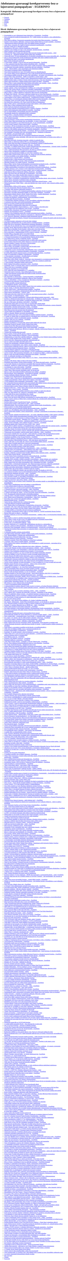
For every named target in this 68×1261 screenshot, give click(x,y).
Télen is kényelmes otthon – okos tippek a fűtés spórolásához (21, 765)
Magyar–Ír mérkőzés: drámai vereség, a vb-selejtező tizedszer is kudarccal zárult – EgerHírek (30, 594)
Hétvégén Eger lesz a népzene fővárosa (15, 948)
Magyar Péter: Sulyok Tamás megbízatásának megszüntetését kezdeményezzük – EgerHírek (30, 164)
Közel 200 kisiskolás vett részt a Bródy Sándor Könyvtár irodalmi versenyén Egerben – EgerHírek (31, 286)
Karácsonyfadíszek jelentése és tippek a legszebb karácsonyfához (22, 1014)
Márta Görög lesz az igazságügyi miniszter (16, 267)
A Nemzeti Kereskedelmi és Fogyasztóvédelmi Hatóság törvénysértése (24, 237)
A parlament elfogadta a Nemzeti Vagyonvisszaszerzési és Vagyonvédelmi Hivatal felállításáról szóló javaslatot (35, 91)
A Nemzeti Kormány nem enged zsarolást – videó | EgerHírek (21, 489)
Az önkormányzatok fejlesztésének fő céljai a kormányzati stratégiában (24, 1200)
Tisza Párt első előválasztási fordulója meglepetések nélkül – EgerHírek (24, 570)
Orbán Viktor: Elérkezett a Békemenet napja (16, 722)
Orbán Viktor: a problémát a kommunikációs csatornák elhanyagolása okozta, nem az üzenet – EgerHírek (33, 178)
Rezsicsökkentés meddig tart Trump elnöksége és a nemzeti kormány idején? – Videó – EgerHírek (31, 614)
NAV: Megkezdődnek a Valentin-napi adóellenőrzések (19, 535)
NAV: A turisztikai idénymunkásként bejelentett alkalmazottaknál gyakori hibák (26, 1078)
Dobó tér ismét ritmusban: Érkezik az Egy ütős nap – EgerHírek (22, 145)
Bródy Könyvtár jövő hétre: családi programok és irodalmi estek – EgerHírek (25, 230)
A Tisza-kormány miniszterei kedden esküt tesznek (18, 262)
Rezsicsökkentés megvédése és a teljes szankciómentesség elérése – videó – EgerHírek (28, 662)
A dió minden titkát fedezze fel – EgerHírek (16, 654)
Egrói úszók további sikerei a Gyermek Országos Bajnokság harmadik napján (26, 1128)
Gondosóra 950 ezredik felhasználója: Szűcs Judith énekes (20, 736)
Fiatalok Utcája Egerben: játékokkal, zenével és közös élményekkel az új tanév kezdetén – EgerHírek (32, 41)
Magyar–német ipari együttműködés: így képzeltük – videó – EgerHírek (24, 832)
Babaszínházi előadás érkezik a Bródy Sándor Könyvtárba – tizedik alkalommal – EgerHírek (30, 194)
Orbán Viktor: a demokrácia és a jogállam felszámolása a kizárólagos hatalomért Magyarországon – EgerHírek (35, 95)
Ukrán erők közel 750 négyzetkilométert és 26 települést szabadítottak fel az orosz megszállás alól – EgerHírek (35, 56)
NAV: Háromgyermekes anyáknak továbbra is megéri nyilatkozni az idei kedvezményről (29, 603)
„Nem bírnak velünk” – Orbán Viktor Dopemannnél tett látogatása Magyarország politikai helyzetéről (32, 1090)
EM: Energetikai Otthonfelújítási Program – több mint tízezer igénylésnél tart (25, 440)
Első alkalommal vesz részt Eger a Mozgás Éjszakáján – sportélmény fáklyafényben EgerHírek (30, 1184)
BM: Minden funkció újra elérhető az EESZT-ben (18, 1067)
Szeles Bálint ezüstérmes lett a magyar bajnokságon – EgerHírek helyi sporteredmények (28, 1089)
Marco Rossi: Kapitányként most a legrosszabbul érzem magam (22, 613)
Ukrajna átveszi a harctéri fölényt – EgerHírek (17, 157)
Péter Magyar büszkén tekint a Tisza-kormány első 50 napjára (21, 148)
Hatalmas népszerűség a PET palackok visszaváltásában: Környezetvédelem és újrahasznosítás (30, 1171)
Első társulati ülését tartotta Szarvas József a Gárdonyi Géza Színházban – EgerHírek (28, 557)
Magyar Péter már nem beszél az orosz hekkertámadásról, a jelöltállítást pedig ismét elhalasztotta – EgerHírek (34, 684)
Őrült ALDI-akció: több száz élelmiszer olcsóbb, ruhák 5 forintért (22, 919)
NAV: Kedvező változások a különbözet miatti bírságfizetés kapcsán (23, 216)
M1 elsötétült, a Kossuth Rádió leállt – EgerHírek (18, 134)
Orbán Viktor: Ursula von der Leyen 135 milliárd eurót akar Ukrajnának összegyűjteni (28, 519)
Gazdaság (7, 19)
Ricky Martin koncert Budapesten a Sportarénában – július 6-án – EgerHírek (25, 497)
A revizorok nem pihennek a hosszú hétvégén (17, 281)
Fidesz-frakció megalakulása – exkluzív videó (17, 292)
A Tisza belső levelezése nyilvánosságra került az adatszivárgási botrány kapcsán (26, 673)
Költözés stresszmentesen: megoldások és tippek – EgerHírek (21, 973)
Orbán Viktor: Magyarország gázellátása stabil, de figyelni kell (21, 370)
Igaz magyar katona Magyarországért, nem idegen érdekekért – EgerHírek (25, 1186)
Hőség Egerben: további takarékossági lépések (17, 51)
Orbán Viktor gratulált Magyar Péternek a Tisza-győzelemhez (21, 335)
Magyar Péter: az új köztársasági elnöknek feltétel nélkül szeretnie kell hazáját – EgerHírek (29, 99)
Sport (5, 25)
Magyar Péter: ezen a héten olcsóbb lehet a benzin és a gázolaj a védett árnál (25, 175)
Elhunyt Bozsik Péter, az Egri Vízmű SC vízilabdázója (19, 1220)
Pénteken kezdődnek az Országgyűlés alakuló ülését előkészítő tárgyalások (25, 322)
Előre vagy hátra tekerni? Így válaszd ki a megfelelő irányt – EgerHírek (24, 392)
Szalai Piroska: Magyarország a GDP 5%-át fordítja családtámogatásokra (24, 1125)
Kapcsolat (7, 1259)
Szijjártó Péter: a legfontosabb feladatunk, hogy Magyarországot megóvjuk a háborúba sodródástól (31, 464)
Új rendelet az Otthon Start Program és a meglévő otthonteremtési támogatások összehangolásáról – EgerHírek (35, 990)
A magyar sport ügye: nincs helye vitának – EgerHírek (19, 479)
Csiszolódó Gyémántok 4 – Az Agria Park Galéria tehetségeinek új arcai (24, 567)
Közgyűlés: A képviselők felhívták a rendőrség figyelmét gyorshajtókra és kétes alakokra (29, 781)
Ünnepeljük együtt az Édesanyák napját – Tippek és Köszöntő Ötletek (23, 1244)
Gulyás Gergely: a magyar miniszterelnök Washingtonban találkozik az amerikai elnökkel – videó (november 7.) (35, 703)
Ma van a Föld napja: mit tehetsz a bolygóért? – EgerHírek (20, 302)
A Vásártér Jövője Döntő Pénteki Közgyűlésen (17, 1249)
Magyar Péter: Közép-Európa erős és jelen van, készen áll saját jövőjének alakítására (27, 154)
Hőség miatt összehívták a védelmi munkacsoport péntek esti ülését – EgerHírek (26, 81)
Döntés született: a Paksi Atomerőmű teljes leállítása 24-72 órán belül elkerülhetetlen (27, 88)
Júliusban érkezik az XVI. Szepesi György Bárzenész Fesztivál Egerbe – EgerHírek (27, 168)
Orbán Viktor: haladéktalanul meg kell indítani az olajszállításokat (22, 484)
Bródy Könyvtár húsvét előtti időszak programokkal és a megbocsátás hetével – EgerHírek (29, 397)
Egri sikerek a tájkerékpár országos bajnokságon (17, 1243)
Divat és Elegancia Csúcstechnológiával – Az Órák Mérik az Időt (22, 716)
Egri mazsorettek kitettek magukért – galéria (16, 971)
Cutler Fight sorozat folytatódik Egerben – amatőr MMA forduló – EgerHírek (25, 879)
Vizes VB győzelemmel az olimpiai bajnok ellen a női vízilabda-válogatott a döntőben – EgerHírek (31, 1138)
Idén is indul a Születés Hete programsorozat (16, 245)
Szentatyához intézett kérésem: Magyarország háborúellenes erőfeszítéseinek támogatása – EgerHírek (32, 717)
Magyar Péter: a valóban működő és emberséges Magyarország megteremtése (25, 92)
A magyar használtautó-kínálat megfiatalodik (16, 584)
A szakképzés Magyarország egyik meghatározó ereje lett (20, 981)
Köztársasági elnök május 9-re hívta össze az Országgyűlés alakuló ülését (24, 303)
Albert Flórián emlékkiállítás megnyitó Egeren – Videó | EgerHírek (23, 1198)
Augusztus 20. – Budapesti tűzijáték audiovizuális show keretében (22, 54)
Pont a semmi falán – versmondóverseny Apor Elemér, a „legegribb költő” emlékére (27, 616)
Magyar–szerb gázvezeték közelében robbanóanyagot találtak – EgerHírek (25, 354)
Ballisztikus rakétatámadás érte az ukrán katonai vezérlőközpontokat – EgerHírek (26, 222)
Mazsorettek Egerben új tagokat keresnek (15, 938)
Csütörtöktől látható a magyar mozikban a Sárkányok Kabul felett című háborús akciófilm (29, 595)
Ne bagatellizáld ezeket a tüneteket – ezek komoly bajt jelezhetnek (22, 730)
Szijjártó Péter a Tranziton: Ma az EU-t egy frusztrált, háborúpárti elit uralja (25, 974)
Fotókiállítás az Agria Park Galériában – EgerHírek (18, 895)
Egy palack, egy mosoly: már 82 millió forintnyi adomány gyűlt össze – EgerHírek (27, 617)
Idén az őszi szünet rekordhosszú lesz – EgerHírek (18, 776)
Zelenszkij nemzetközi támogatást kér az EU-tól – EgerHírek (21, 1133)
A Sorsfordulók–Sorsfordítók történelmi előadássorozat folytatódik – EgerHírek (26, 840)
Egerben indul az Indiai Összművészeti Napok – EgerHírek (20, 402)
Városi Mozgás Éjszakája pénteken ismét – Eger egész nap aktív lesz (23, 1127)
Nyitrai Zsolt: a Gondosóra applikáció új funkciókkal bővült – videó (23, 451)
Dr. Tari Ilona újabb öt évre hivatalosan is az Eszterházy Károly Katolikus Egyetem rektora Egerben (32, 1241)
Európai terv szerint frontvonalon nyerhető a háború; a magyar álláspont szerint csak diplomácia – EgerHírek (34, 808)
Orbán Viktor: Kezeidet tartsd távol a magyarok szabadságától (21, 443)
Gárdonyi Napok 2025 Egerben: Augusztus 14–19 (18, 1051)
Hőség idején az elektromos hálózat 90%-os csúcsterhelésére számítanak (24, 141)
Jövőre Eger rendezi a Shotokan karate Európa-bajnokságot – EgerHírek (24, 619)
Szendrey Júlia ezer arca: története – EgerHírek (17, 319)
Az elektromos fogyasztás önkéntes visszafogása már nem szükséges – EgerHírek (27, 67)
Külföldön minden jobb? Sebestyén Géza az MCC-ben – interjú (22, 424)
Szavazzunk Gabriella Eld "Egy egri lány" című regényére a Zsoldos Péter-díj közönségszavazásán (32, 433)
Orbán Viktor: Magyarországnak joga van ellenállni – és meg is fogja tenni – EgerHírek (28, 121)
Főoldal (6, 1257)
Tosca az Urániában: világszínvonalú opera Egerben (18, 738)
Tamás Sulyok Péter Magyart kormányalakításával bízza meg (21, 326)
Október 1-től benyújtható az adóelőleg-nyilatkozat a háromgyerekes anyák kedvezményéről (30, 854)
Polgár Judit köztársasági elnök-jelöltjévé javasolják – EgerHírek (22, 110)
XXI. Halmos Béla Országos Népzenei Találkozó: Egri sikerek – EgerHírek (25, 760)
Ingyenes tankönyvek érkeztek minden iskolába (17, 995)
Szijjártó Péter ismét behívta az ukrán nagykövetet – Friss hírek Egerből (24, 1159)
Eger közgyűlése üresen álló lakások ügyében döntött (19, 841)
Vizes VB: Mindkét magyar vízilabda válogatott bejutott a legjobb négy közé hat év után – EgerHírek (32, 1136)
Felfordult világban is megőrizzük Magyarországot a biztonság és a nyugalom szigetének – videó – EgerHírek (34, 438)
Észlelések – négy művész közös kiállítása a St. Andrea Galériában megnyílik (25, 600)
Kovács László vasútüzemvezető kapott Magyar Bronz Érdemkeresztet (24, 1016)
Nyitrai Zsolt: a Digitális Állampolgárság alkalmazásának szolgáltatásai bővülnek (26, 1008)
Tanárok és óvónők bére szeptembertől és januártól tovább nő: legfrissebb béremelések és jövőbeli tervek (33, 1219)
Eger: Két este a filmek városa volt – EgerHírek (17, 884)
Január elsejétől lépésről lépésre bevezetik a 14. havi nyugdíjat (21, 668)
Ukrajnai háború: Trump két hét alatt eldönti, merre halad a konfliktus (23, 1003)
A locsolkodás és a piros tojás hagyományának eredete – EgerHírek (23, 1214)
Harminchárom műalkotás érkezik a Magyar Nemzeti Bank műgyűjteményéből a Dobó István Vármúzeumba (34, 346)
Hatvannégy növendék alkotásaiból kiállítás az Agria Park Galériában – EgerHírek (27, 192)
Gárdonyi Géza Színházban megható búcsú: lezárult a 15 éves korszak (23, 551)
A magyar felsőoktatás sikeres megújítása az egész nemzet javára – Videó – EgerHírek (28, 1217)
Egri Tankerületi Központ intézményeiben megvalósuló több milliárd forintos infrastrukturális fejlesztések (33, 383)
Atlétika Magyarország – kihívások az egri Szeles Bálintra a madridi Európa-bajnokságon (29, 1246)
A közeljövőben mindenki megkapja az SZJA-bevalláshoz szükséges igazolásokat (27, 200)
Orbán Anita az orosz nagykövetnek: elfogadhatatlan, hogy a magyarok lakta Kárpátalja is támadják (32, 249)
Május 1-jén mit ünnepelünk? (12, 275)
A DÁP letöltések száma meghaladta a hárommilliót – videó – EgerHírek (24, 381)
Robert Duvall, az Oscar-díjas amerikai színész (17, 521)
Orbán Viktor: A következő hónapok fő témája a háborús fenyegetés (23, 789)
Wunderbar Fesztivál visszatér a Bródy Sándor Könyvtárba (20, 324)
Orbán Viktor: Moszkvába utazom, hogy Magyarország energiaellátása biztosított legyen (28, 560)
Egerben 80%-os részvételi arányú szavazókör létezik (19, 233)
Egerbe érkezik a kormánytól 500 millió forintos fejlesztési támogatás (23, 894)
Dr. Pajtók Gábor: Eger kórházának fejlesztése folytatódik (20, 395)
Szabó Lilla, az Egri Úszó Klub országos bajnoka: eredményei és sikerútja (25, 1101)
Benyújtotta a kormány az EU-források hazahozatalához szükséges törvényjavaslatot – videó (30, 191)
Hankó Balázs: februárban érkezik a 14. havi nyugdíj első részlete (22, 581)
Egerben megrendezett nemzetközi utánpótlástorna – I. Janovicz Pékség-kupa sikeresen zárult (30, 968)
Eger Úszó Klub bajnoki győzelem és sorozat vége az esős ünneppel (23, 1152)
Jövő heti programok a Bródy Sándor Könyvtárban (18, 478)
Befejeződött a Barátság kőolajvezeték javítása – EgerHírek (20, 306)
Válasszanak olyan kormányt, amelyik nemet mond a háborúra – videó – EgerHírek (27, 432)
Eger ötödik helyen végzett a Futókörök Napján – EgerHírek (21, 238)
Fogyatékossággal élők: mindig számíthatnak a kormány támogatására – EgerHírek (27, 887)
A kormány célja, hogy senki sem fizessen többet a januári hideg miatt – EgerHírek (27, 506)
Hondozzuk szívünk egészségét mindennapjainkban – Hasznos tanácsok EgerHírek (27, 1238)
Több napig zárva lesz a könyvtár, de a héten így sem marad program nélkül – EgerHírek (29, 294)
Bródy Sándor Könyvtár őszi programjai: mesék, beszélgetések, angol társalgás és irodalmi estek (31, 622)
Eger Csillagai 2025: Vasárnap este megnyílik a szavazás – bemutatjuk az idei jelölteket (28, 592)
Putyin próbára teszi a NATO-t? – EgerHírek (16, 846)
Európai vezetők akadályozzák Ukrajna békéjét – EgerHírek (21, 338)
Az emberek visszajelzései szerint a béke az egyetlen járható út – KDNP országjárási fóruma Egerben (32, 511)
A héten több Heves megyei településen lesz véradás (18, 394)
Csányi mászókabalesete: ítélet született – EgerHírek (18, 683)
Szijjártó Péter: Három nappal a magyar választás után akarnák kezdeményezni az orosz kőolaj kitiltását (33, 430)
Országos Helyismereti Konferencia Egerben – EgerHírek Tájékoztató (23, 1135)
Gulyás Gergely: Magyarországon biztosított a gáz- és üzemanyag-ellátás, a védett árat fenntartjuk (31, 352)
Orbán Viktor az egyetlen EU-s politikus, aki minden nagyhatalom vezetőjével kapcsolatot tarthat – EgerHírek (35, 741)
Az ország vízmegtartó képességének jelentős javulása (19, 1254)
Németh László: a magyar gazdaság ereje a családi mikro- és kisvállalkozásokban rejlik (28, 836)
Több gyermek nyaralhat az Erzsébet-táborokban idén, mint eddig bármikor (25, 1233)
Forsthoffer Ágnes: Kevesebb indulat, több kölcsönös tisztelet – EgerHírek (25, 100)
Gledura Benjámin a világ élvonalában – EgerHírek (18, 713)
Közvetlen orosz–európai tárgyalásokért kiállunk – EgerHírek (21, 498)
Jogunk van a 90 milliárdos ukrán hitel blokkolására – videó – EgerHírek (24, 410)
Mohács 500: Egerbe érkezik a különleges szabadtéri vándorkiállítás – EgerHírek (26, 89)
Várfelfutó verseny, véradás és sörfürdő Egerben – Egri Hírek (21, 1095)
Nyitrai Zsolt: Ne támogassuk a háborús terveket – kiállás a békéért (23, 768)
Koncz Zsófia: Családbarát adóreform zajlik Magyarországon (21, 1092)
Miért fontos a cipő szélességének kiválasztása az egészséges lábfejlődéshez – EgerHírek (29, 1190)
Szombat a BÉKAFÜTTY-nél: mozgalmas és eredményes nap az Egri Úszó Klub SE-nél (29, 235)
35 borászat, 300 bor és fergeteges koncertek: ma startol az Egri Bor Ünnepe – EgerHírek (29, 126)
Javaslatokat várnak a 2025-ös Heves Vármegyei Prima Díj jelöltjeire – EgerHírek (27, 762)
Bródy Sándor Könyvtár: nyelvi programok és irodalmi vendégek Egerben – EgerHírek (28, 314)
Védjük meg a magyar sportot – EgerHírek (16, 389)
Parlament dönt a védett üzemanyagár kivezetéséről (18, 159)
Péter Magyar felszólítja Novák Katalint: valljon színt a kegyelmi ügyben (24, 229)
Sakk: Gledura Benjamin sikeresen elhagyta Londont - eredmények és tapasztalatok (27, 1228)
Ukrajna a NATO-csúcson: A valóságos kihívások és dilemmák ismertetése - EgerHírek (28, 1227)
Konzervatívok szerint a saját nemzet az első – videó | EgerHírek (22, 403)
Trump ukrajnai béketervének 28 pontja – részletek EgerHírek (21, 579)
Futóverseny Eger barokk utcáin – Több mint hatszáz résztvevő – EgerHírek (25, 851)
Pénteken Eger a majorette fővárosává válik (16, 865)
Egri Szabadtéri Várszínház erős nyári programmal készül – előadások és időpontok (27, 132)
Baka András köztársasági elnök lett (14, 61)
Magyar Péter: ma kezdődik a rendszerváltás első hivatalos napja (22, 246)
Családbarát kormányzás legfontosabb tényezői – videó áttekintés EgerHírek (25, 1105)
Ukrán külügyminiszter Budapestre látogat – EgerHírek (19, 348)
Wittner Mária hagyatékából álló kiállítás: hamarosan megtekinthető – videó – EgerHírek (28, 646)
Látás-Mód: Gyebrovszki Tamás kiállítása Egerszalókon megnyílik (22, 922)
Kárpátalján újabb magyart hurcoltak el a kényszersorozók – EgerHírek (24, 943)
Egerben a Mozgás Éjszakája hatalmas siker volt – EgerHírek (21, 1208)
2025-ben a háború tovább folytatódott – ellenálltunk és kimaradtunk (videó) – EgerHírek (29, 525)
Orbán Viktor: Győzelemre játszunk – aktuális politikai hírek (21, 667)
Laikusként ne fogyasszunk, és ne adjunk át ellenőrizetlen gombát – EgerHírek (26, 924)
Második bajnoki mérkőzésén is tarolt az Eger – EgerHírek (20, 900)
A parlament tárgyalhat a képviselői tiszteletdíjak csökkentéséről (22, 202)
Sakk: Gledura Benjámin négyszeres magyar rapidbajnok (20, 873)
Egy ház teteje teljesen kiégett (12, 598)
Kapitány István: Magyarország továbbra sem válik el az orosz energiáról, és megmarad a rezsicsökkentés (33, 227)
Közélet (6, 22)
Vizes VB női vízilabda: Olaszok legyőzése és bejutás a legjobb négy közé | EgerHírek (28, 1160)
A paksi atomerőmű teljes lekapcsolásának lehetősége (19, 86)
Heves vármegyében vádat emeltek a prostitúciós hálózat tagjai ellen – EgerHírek (26, 300)
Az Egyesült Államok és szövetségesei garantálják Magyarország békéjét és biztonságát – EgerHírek (32, 364)
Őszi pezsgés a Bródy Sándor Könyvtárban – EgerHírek (20, 833)
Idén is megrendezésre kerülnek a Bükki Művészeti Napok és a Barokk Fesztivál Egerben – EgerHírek (33, 954)
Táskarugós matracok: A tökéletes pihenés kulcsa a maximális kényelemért (25, 1132)
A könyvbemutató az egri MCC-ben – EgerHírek (18, 708)
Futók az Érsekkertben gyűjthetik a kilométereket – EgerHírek (21, 254)
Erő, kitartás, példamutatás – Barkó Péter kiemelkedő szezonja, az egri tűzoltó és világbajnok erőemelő (32, 602)
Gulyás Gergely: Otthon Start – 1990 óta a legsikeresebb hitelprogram (23, 778)
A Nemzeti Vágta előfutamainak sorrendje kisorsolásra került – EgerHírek (24, 886)
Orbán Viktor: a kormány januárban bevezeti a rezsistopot (20, 195)
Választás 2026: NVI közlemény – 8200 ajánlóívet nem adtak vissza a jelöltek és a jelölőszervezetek (32, 449)
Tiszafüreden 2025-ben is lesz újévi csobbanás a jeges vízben (21, 1000)
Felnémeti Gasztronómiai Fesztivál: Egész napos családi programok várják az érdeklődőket (29, 65)
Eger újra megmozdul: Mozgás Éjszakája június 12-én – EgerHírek (23, 187)
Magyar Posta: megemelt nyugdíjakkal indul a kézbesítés (20, 180)
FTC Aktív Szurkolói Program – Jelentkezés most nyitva (20, 644)
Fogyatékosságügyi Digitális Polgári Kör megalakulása (19, 863)
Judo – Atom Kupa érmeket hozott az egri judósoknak (19, 806)
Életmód (6, 17)
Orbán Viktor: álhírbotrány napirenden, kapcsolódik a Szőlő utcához (23, 838)
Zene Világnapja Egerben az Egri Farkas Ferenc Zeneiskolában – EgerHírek (25, 805)
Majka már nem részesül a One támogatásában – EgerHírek (20, 1139)
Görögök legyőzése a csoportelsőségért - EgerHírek (18, 1189)
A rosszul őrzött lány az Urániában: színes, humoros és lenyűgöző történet (24, 578)
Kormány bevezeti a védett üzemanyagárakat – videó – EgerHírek (22, 457)
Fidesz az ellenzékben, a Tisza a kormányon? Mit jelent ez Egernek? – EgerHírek (27, 279)
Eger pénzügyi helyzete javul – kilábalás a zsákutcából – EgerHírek (23, 621)
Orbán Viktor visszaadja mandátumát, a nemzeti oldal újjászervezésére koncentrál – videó (29, 297)
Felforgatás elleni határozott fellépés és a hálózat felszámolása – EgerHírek (25, 848)
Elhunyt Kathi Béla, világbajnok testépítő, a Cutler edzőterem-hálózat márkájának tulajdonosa (30, 1065)
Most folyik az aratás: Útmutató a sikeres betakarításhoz (19, 1157)
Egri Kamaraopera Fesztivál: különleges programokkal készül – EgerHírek (25, 675)
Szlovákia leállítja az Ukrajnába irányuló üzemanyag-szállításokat (22, 510)
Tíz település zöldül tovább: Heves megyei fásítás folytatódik (21, 384)
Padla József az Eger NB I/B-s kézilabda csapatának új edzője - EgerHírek (25, 1122)
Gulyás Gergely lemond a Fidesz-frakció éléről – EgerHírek (21, 124)
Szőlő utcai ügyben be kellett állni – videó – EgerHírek (19, 824)
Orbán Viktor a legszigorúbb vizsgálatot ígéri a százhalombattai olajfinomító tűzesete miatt (29, 735)
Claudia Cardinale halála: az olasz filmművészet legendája (20, 849)
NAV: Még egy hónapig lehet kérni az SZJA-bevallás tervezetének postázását (25, 427)
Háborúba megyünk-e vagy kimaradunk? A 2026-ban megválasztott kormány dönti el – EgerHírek (31, 549)
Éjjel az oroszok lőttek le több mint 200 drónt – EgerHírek (20, 909)
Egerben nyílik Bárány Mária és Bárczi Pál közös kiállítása (20, 360)
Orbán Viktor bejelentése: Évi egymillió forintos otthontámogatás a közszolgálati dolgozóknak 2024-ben (33, 1108)
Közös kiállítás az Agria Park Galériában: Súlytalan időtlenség (21, 686)
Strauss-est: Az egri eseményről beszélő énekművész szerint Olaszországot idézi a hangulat (29, 1211)
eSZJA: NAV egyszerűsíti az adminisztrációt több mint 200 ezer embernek (25, 291)
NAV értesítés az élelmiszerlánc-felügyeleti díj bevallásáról (20, 205)
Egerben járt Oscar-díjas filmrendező (14, 752)
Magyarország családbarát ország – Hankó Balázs (18, 825)
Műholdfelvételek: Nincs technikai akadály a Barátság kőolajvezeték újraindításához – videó (30, 405)
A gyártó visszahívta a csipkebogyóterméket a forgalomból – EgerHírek (24, 251)
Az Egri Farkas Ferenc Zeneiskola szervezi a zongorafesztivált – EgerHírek (25, 456)
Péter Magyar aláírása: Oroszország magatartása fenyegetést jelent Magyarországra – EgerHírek (31, 40)
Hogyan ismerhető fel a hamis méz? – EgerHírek (17, 984)
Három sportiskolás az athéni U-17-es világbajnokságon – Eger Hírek (23, 1119)
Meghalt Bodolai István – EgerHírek (14, 500)
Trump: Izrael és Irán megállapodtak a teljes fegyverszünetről (21, 1251)
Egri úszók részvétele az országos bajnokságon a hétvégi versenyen (23, 1168)
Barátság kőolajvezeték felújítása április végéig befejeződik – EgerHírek (24, 327)
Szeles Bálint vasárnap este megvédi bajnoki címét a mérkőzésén (22, 1103)
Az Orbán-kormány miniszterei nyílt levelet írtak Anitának (20, 221)
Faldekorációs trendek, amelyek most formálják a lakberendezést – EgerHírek (25, 702)
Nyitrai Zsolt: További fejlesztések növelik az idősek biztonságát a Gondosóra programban (29, 1154)
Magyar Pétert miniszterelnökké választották (16, 257)
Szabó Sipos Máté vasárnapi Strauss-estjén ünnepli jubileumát (21, 997)
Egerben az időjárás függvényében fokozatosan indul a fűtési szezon (23, 821)
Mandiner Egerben (9, 400)
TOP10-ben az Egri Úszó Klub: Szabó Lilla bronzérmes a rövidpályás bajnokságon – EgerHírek (31, 665)
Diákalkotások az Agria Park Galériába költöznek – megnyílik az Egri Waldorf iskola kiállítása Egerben (33, 337)
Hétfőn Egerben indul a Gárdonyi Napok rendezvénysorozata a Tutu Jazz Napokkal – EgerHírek (31, 80)
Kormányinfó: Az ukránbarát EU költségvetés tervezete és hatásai (22, 1170)
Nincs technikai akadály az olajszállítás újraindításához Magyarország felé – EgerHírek (28, 476)
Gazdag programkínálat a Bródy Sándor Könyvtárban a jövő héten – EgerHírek (26, 379)
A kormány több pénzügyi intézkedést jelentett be (18, 189)
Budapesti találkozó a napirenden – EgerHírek (17, 640)
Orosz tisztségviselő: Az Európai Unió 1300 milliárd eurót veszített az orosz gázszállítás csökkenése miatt (33, 1252)
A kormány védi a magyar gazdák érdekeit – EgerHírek (19, 541)
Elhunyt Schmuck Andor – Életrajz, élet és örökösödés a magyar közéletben (25, 1178)
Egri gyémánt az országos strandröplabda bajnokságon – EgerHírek (23, 1149)
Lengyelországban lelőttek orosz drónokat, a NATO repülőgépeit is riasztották (26, 921)
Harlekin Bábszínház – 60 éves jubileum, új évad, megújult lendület (23, 967)
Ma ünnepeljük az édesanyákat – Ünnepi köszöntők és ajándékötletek (23, 276)
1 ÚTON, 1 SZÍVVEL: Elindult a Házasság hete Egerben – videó (22, 1070)
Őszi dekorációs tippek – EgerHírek (14, 724)
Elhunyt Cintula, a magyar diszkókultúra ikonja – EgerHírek (21, 1100)
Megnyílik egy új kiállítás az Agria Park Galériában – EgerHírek (22, 1006)
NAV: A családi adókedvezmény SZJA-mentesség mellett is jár (21, 711)
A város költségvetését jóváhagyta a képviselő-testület (19, 486)
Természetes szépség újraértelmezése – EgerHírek (18, 829)
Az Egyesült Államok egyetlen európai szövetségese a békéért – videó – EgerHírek (27, 548)
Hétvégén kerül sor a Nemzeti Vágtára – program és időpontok (21, 822)
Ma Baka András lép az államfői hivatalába (16, 46)
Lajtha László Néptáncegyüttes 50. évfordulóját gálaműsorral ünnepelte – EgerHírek (27, 135)
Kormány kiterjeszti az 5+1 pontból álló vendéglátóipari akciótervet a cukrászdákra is (28, 524)
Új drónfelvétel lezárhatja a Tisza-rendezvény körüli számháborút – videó (24, 721)
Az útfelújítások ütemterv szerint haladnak (16, 284)
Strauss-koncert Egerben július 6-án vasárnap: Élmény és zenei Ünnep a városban (27, 1247)
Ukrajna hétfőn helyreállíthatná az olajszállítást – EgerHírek (20, 311)
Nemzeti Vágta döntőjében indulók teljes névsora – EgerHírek (21, 989)
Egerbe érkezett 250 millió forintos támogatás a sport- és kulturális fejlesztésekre (26, 556)
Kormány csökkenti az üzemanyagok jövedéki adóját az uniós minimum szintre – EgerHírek (30, 452)
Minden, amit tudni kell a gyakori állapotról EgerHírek (19, 1225)
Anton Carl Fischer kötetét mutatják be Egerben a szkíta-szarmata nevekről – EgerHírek (28, 928)
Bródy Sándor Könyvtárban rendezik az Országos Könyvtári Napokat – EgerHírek (27, 809)
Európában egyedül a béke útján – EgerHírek (16, 743)
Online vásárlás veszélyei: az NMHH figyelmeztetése (19, 565)
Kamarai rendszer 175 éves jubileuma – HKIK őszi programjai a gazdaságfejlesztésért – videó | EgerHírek (33, 875)
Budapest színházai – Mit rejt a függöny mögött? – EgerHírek (21, 889)
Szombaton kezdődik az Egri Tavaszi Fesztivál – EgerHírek (21, 437)
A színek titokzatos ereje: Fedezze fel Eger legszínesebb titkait (21, 1084)
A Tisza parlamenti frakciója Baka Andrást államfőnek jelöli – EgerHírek (24, 64)
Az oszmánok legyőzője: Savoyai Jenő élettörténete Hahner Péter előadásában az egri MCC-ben (31, 471)
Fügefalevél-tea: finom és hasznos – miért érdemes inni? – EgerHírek (23, 800)
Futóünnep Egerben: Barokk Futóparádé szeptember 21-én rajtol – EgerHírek (25, 892)
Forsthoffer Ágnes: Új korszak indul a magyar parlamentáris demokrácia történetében (28, 265)
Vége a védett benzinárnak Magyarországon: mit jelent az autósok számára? (25, 149)
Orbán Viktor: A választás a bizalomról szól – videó (18, 932)
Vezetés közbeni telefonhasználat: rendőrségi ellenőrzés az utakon (22, 905)
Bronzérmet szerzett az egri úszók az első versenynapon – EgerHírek (23, 670)
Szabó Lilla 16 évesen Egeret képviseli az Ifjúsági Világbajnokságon (23, 1038)
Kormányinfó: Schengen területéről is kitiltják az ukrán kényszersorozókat (25, 559)
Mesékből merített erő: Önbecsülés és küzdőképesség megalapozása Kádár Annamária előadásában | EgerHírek (35, 868)
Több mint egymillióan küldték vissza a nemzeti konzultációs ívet (22, 629)
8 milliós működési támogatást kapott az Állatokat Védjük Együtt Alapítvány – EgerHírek (29, 976)
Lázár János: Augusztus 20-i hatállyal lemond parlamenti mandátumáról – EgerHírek (27, 45)
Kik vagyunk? (8, 1255)
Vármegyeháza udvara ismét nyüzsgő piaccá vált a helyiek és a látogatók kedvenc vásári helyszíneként (32, 1179)
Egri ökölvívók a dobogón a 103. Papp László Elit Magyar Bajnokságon (24, 102)
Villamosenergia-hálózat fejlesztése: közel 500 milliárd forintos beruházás (24, 43)
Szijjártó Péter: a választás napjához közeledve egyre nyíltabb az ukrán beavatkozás (27, 391)
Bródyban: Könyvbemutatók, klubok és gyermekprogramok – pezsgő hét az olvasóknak (28, 527)
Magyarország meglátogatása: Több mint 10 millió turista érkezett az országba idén (27, 1124)
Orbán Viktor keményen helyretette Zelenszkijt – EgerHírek (21, 606)
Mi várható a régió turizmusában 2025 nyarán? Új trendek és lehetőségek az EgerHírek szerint (30, 1201)
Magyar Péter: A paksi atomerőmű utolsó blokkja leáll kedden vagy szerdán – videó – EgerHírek (31, 83)
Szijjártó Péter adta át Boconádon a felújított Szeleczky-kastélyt (21, 468)
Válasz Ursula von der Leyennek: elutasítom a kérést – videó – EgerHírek (24, 590)
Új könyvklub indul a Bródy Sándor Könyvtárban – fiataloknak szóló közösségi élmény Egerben (31, 843)
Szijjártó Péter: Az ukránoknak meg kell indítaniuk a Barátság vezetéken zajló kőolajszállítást (30, 460)
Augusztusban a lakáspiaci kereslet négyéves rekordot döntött (21, 959)
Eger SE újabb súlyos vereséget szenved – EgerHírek (19, 930)
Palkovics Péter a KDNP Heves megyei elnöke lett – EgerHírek (22, 946)
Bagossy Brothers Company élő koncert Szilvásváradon (19, 243)
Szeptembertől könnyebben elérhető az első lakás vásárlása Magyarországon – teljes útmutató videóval (32, 1187)
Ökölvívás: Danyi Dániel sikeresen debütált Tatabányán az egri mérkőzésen (25, 1216)
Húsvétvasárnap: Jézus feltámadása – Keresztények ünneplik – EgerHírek (24, 373)
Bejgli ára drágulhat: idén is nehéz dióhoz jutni (17, 779)
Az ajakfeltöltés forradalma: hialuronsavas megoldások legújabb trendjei (24, 1144)
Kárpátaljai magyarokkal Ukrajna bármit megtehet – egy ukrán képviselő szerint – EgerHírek (30, 362)
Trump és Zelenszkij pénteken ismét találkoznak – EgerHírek (21, 368)
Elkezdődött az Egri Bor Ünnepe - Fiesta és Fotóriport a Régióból (22, 1192)
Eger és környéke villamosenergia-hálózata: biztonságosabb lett (21, 340)
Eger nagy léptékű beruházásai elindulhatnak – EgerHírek (20, 979)
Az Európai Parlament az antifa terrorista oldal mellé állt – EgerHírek (23, 852)
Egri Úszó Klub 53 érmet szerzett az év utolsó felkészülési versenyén (23, 597)
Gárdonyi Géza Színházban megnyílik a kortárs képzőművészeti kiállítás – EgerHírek (28, 213)
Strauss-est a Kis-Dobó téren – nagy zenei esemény (18, 987)
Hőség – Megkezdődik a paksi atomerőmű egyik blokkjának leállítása (23, 68)
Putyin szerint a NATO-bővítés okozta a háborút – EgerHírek (21, 333)
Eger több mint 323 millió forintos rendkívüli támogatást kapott (21, 1040)
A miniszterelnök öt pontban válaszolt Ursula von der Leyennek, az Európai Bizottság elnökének (31, 586)
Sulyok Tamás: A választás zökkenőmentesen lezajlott (19, 287)
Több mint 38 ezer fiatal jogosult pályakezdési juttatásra (19, 1062)
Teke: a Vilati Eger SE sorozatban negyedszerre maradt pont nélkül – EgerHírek (26, 705)
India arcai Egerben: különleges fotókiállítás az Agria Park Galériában (23, 491)
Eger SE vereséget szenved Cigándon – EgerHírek (18, 963)
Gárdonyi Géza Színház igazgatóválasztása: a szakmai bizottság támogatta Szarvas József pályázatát (32, 746)
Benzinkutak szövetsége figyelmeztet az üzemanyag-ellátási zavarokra (23, 308)
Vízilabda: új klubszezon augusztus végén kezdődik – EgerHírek (22, 1076)
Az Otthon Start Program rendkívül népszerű (16, 817)
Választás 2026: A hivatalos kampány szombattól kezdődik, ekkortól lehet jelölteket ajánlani (29, 495)
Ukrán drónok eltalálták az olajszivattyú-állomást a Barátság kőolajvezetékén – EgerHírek (29, 819)
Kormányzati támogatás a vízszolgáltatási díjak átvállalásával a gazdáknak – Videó (27, 1235)
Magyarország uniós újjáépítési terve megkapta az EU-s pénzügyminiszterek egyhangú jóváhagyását (32, 127)
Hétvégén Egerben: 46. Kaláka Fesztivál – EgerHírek (19, 162)
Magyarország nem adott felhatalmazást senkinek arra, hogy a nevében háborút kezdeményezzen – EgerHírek (34, 855)
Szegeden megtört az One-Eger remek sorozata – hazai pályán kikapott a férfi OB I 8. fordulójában (31, 573)
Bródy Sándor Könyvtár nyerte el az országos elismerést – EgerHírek (23, 681)
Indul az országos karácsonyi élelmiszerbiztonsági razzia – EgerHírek (23, 575)
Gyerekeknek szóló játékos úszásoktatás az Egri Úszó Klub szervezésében (25, 935)
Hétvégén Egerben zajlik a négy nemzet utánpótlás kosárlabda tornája (23, 830)
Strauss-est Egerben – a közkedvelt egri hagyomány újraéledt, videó (23, 1013)
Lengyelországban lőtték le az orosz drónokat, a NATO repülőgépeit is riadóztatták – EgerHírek (31, 351)
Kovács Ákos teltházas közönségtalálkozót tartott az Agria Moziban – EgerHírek (26, 643)
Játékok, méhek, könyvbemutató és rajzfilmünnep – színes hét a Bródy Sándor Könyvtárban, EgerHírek (33, 659)
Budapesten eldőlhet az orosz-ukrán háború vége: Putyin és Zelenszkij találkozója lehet (28, 1032)
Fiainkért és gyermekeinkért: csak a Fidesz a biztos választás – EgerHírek (24, 345)
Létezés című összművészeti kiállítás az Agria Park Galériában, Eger (23, 153)
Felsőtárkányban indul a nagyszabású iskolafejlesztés (19, 59)
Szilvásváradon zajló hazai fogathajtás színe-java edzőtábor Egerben (23, 1174)
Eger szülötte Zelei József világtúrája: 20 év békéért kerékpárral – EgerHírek (25, 1049)
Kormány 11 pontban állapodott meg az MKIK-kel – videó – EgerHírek (24, 605)
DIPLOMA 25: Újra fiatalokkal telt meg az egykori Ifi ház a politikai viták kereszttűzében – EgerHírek (33, 906)
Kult (5, 24)
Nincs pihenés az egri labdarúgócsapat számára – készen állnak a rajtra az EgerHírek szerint (29, 1197)
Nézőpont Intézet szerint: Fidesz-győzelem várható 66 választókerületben (24, 386)
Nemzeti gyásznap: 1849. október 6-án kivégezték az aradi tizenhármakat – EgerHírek (28, 790)
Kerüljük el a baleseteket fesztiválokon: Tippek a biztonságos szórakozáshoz (25, 1163)
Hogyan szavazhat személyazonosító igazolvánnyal (18, 203)
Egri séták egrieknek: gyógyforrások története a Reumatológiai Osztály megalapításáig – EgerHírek (32, 608)
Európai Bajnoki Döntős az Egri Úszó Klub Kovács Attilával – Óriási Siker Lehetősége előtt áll (31, 1222)
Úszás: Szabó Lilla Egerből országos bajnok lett (17, 1113)
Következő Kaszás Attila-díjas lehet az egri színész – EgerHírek (22, 1073)
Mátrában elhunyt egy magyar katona (14, 1074)
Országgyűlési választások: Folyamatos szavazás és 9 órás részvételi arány (25, 210)
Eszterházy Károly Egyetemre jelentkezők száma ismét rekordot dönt (23, 429)
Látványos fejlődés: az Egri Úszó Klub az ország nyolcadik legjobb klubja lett (26, 554)
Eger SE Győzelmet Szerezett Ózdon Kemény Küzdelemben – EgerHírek (25, 1116)
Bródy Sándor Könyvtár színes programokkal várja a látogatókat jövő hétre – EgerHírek (28, 462)
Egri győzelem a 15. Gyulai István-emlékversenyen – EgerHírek (22, 1059)
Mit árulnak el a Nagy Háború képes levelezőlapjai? (18, 583)
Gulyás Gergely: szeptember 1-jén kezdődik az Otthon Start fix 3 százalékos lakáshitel (28, 1005)
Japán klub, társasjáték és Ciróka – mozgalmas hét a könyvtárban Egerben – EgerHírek (28, 445)
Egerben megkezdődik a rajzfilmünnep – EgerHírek (18, 630)
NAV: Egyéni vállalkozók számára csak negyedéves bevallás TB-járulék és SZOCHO (28, 470)
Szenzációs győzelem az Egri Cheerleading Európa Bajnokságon (22, 1232)
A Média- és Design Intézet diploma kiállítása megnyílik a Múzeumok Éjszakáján (27, 867)
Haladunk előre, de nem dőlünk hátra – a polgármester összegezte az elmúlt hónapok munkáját (30, 927)
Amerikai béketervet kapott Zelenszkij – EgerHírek (18, 538)
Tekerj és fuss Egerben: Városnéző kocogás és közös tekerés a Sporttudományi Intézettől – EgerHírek (32, 862)
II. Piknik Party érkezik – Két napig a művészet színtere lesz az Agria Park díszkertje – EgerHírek (31, 94)
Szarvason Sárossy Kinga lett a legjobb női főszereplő (19, 1009)
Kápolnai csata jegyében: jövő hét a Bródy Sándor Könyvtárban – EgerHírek (25, 508)
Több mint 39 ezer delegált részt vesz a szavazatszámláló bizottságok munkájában (27, 226)
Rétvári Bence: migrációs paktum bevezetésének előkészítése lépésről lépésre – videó (28, 181)
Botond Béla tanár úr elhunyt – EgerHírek (16, 513)
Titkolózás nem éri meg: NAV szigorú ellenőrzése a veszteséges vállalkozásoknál (26, 748)
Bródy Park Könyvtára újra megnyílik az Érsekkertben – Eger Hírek (23, 173)
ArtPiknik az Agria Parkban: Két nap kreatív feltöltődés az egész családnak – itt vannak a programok (32, 1046)
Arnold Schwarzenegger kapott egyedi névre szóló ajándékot (21, 816)
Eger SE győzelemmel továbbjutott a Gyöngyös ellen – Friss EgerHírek (24, 1098)
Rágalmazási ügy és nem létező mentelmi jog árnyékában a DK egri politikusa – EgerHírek (29, 916)
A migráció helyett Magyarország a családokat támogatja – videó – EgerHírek (26, 1057)
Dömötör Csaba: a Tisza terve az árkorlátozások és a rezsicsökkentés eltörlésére (26, 378)
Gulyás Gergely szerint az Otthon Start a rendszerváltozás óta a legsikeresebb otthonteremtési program (32, 399)
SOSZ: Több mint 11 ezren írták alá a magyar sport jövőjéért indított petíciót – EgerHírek (29, 441)
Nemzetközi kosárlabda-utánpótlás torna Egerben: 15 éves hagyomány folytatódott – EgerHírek (31, 811)
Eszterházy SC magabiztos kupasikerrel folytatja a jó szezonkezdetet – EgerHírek (27, 835)
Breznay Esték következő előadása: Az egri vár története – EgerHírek (23, 571)
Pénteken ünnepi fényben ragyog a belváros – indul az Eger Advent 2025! (25, 564)
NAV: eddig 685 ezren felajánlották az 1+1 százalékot (19, 270)
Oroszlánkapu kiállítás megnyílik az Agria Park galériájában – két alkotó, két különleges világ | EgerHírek (33, 75)
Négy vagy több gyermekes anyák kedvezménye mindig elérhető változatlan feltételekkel (29, 1117)
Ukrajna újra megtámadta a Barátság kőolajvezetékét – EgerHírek (22, 343)
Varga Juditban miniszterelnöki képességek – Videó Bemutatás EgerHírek (24, 1209)
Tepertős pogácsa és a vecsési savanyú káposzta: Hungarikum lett (22, 487)
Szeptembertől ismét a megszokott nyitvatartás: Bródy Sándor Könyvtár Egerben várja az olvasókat (32, 992)
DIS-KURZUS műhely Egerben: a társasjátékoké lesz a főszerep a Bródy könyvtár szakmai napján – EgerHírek (35, 425)
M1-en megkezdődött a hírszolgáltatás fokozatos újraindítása (21, 111)
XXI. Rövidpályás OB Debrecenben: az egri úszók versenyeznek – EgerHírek (26, 676)
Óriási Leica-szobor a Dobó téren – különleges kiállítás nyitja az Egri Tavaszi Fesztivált (28, 421)
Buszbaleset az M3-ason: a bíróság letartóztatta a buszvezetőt (21, 48)
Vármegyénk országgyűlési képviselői (15, 332)
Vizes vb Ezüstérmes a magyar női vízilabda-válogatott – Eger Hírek (23, 1143)
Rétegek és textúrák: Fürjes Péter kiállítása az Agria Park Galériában (23, 540)
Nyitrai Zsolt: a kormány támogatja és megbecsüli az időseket (21, 775)
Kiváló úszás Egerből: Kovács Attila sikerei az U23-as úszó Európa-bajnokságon (26, 1239)
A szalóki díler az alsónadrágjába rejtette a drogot (18, 732)
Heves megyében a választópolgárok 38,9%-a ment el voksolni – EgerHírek (25, 232)
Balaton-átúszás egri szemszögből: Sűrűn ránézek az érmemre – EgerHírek (25, 1071)
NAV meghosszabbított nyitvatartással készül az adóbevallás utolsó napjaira (25, 240)
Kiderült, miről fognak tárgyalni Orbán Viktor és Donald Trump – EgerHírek (25, 671)
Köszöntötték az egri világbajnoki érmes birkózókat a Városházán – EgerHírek (26, 35)
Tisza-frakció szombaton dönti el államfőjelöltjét (17, 70)
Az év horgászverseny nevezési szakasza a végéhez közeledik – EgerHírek (25, 740)
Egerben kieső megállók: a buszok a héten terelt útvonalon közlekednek (24, 160)
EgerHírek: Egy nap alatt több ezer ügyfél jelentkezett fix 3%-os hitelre (24, 936)
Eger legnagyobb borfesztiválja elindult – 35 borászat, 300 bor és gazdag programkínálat (29, 130)
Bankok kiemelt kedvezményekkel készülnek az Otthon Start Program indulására (26, 965)
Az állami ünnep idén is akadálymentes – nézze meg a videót (21, 1044)
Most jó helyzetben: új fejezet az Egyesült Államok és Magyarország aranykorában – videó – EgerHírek (33, 652)
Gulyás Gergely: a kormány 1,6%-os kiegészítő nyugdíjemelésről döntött (24, 870)
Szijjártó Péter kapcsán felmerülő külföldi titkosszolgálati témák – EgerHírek (25, 408)
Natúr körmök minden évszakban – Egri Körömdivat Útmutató (21, 1097)
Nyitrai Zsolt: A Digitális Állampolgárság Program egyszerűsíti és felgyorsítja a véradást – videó (31, 794)
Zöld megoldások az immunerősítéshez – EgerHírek (18, 763)
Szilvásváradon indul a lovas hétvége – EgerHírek (18, 1052)
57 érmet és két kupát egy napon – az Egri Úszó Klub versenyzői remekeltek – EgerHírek (29, 492)
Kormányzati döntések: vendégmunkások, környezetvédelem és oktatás (24, 197)
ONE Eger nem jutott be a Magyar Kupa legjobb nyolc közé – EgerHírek (24, 949)
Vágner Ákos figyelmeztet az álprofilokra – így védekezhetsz (21, 1011)
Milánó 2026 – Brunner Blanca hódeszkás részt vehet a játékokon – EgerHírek (26, 546)
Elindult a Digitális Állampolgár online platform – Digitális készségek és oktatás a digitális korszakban (32, 1147)
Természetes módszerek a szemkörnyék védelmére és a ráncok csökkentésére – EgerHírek (29, 1106)
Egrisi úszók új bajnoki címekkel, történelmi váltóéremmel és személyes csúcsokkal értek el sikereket (32, 1212)
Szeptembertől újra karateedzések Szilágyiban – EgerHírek (20, 957)
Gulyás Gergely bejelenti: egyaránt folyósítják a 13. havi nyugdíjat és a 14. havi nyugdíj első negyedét (32, 562)
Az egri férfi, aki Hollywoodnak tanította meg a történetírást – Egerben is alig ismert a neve (29, 1041)
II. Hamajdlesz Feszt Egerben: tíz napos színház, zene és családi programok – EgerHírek (29, 170)
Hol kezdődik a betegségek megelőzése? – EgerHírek (19, 844)
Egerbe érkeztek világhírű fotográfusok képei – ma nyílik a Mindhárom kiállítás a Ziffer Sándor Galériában (34, 414)
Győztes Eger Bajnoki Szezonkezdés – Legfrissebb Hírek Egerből (22, 1086)
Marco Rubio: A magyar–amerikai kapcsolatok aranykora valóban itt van (24, 518)
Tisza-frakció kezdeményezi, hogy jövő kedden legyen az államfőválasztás (25, 72)
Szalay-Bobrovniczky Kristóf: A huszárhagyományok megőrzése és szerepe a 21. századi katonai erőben (33, 1224)
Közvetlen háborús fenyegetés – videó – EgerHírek (18, 913)
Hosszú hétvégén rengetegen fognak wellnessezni (18, 744)
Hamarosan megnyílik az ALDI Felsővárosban (17, 1022)
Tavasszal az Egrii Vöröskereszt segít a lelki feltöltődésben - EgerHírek (24, 1120)
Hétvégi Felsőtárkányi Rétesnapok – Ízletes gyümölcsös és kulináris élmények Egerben (28, 1114)
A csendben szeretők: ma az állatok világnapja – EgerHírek (20, 754)
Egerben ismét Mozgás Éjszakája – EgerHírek (17, 199)
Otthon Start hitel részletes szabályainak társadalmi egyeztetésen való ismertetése (26, 1141)
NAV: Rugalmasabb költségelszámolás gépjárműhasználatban (21, 494)
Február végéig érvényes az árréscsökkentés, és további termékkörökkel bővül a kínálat (28, 706)
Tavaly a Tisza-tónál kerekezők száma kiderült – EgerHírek (20, 1060)
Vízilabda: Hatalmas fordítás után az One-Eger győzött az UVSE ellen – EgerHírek (27, 651)
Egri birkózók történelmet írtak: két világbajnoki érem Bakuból (21, 84)
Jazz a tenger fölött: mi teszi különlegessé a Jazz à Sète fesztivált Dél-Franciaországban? (28, 73)
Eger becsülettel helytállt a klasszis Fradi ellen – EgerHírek (20, 729)
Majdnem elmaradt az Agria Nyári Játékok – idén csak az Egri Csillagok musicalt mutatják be (30, 933)
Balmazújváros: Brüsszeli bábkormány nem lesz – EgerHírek (21, 537)
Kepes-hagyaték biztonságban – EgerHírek (16, 917)
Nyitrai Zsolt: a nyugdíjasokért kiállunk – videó (17, 522)
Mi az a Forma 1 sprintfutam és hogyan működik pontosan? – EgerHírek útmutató (27, 1162)
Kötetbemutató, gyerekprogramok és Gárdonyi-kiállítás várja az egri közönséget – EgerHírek (30, 418)
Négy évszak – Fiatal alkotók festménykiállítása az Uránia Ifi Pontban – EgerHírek (27, 782)
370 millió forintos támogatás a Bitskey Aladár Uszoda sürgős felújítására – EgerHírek (28, 533)
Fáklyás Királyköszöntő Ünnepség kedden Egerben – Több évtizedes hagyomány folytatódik (30, 1036)
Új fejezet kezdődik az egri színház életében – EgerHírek (20, 156)
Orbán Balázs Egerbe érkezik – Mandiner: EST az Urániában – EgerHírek (25, 419)
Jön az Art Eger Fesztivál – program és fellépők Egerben (20, 1025)
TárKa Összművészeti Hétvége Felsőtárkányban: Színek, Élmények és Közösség (26, 903)
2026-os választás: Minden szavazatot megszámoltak (19, 313)
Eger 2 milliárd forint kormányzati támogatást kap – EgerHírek (21, 759)
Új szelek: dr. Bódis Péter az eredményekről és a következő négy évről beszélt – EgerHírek (29, 316)
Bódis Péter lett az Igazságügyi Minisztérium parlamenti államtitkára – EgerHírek (26, 224)
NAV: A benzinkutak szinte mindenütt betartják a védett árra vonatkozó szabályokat (27, 260)
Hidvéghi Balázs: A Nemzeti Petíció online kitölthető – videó (21, 475)
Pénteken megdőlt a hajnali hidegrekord (15, 283)
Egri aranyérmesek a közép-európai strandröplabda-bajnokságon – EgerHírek (25, 119)
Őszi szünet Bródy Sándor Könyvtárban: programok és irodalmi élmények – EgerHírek (28, 719)
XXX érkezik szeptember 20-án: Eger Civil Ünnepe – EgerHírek (22, 914)
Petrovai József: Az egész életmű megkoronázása (18, 406)
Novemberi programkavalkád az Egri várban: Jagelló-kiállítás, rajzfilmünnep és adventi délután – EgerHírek (34, 663)
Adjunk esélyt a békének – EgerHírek (14, 1063)
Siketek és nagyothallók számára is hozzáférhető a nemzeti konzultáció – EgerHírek (27, 687)
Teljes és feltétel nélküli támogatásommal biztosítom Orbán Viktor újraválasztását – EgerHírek (30, 416)
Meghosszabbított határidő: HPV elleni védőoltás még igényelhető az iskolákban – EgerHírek (30, 890)
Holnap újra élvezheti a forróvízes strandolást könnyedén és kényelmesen (24, 1166)
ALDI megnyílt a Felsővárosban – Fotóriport (16, 941)
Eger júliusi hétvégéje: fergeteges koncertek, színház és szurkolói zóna (23, 140)
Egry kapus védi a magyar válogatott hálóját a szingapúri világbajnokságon (25, 1193)
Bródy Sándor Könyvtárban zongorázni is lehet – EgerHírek (21, 264)
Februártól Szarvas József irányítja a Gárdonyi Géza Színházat (21, 700)
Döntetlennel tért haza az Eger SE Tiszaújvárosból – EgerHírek (21, 1028)
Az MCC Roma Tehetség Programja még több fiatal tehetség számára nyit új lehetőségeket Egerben (32, 1195)
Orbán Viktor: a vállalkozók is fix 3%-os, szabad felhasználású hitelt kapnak (25, 795)
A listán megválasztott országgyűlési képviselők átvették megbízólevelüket (25, 273)
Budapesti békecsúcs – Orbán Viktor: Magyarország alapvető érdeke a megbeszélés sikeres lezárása (32, 387)
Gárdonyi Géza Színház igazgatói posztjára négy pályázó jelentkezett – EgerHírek (27, 960)
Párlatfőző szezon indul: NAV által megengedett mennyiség (20, 1001)
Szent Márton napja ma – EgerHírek (14, 637)
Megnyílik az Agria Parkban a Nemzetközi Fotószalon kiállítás (21, 176)
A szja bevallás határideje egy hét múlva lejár (16, 248)
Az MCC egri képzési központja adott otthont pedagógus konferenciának (24, 813)
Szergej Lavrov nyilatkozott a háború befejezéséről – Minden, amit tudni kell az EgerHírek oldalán (31, 1205)
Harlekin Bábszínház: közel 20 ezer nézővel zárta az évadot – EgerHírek (24, 165)
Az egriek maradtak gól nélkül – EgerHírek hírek (18, 1182)
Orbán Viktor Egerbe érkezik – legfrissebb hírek (17, 454)
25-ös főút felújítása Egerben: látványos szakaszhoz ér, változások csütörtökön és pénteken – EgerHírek (33, 214)
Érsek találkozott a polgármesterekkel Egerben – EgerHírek (20, 970)
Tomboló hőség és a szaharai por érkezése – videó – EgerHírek (21, 986)
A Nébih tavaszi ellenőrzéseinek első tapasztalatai (18, 376)
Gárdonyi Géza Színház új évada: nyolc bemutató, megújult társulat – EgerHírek (26, 49)
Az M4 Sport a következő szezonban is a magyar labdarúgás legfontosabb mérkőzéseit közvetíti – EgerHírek (34, 116)
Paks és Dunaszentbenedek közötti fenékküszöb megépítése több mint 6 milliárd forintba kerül (30, 57)
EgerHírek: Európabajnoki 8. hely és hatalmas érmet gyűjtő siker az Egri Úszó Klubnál (28, 1206)
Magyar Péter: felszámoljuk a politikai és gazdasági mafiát (20, 151)
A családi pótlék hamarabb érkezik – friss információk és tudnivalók (23, 1024)
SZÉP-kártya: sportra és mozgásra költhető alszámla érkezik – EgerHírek (24, 955)
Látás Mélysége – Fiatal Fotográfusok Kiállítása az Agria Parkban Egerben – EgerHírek (28, 857)
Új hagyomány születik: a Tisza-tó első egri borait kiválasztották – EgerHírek (25, 62)
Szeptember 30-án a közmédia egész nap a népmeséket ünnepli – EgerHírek (25, 827)
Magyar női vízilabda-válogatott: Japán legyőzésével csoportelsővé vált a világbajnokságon (29, 1176)
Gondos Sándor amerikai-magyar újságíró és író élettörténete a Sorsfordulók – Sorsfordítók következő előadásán (35, 773)
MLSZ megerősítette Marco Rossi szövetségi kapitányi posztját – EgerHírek (25, 568)
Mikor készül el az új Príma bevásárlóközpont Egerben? (19, 1043)
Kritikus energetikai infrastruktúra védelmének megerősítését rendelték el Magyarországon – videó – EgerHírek (35, 467)
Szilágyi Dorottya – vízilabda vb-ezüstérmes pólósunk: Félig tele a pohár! (24, 994)
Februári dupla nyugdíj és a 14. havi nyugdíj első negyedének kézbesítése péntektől (27, 552)
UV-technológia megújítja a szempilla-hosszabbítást (18, 908)
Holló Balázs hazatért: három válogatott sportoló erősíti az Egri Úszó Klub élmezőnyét (28, 911)
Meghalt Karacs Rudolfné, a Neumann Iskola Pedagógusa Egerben (23, 1130)
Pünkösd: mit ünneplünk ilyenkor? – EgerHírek (17, 211)
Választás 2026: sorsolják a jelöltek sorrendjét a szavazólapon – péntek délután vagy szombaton (31, 459)
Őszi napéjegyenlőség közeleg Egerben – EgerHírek (18, 859)
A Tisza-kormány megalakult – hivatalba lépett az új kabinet (21, 256)
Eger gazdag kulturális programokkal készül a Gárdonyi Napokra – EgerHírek (26, 108)
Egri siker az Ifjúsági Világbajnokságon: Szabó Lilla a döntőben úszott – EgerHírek (27, 998)
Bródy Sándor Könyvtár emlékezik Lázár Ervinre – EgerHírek (21, 208)
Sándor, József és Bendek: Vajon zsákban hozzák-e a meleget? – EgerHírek (25, 422)
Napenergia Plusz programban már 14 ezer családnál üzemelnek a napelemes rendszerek (28, 727)
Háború (6, 21)
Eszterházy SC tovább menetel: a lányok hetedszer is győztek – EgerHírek (25, 632)
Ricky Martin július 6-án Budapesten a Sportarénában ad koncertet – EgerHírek (26, 505)
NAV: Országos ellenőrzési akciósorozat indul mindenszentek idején (23, 733)
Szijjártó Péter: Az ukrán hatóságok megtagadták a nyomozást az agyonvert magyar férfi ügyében (31, 1087)
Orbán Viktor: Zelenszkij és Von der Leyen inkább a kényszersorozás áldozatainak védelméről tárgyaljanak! (34, 1181)
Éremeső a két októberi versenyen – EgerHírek (17, 638)
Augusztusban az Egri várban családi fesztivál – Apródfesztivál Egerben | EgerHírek (27, 97)
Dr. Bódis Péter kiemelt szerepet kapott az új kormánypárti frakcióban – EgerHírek (27, 253)
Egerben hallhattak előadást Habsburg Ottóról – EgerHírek (20, 375)
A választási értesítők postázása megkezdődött (17, 532)
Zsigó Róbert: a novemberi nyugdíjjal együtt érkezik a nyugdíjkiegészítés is (25, 627)
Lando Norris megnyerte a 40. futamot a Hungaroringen (20, 1079)
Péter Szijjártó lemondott (11, 118)
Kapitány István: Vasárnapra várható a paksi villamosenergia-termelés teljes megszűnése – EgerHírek (32, 78)
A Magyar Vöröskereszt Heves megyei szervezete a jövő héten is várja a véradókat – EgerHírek (31, 940)
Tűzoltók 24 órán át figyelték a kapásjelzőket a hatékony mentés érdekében (25, 1155)
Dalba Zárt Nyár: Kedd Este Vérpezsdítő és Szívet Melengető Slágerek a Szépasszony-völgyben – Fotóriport (34, 1173)
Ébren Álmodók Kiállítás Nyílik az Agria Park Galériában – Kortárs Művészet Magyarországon (31, 1093)
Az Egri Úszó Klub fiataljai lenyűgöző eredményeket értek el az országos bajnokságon (28, 1165)
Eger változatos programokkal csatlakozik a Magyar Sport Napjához (23, 278)
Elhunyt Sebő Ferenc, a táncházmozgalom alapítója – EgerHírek (22, 289)
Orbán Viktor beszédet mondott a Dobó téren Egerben (19, 446)
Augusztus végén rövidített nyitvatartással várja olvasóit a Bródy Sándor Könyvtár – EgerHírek (30, 1017)
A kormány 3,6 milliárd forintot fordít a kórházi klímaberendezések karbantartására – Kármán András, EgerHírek (35, 146)
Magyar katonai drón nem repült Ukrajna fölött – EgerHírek (21, 767)
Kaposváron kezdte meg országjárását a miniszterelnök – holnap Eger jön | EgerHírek (28, 435)
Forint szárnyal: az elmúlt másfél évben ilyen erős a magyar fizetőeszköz (24, 649)
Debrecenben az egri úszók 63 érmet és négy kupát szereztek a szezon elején (25, 814)
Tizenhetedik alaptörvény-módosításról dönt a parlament (20, 113)
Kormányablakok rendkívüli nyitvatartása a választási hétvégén (21, 349)
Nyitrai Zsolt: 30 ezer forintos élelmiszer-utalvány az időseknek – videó (24, 944)
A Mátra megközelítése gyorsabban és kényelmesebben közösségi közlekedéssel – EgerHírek (30, 167)
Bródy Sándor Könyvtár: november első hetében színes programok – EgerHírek (26, 689)
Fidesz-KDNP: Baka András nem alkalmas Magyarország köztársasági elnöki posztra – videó (30, 53)
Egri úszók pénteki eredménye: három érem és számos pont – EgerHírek (24, 660)
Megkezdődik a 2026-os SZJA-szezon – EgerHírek (18, 186)
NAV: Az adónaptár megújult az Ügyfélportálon (17, 356)
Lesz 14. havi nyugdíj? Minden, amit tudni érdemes (18, 698)
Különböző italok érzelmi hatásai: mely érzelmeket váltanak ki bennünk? (24, 1047)
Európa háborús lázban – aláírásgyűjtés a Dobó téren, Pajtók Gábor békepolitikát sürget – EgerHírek (32, 714)
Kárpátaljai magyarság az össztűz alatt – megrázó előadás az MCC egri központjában (28, 465)
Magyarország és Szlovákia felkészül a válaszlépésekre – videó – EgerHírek (25, 448)
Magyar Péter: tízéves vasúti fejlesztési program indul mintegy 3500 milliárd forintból (28, 103)
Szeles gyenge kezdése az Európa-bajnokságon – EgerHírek (21, 1236)
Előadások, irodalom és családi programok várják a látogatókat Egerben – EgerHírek (27, 365)
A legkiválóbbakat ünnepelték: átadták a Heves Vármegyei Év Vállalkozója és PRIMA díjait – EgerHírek (33, 576)
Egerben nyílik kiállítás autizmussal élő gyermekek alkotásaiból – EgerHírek (25, 129)
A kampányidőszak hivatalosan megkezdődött (17, 503)
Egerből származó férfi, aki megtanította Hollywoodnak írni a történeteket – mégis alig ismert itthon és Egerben (35, 1151)
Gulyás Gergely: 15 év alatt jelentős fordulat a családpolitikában (22, 784)
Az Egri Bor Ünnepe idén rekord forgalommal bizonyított (20, 1027)
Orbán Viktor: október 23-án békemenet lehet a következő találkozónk (23, 860)
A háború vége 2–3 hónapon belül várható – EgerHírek (19, 871)
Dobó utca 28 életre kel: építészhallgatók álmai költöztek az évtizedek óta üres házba (27, 648)
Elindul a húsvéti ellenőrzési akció (13, 321)
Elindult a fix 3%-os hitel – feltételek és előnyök (17, 962)
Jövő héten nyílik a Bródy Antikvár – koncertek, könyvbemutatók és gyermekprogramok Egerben (31, 259)
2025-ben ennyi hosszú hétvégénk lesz (15, 1030)
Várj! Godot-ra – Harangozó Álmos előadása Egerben (19, 978)
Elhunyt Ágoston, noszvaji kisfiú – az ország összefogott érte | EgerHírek (24, 1054)
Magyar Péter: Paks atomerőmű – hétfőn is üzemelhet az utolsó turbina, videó (25, 76)
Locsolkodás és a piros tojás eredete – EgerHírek (17, 367)
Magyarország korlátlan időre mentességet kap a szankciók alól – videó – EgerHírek (27, 657)
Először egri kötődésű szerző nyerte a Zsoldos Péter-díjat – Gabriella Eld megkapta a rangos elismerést (32, 305)
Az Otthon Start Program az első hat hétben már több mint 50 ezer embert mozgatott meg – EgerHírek (32, 709)
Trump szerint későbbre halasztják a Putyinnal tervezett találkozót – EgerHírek (26, 725)
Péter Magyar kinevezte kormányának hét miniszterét (19, 310)
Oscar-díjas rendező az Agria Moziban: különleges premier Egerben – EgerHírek (26, 786)
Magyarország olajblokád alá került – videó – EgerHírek (20, 473)
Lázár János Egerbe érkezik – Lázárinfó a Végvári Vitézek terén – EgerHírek (25, 641)
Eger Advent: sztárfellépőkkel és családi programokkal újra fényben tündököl (25, 697)
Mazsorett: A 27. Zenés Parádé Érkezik (15, 1055)
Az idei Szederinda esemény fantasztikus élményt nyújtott (20, 1230)
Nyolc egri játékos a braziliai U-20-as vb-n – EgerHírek (19, 1068)
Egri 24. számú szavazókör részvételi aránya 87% (18, 341)
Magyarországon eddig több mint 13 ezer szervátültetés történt (21, 901)
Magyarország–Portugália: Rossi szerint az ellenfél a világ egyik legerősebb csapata (27, 925)
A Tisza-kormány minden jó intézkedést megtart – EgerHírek (21, 318)
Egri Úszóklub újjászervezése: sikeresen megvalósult (19, 694)
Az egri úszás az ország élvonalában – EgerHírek (18, 656)
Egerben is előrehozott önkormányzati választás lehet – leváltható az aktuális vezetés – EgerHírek (31, 299)
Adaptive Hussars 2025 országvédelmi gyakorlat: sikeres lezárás (22, 695)
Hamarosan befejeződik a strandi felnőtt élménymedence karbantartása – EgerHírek (27, 787)
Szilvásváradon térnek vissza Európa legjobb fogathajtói (20, 1146)
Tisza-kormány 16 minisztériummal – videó (16, 295)
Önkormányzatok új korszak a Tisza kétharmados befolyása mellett (23, 272)
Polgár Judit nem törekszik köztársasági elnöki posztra (19, 107)
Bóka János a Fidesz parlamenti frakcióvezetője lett (18, 105)
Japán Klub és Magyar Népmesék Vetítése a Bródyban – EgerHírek (23, 172)
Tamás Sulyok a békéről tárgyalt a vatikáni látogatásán (19, 502)
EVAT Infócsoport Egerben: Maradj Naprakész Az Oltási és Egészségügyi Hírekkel (27, 1203)
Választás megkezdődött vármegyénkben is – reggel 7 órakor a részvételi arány (26, 207)
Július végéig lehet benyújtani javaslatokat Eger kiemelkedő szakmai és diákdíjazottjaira (28, 143)
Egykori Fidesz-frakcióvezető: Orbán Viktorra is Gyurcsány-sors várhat (24, 241)
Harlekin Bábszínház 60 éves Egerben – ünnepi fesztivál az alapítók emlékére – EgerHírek (29, 792)
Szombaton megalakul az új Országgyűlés (16, 268)
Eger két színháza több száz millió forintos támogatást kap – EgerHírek (24, 982)
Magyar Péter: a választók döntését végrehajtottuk (18, 114)
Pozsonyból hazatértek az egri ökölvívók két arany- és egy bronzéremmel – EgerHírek (28, 122)
